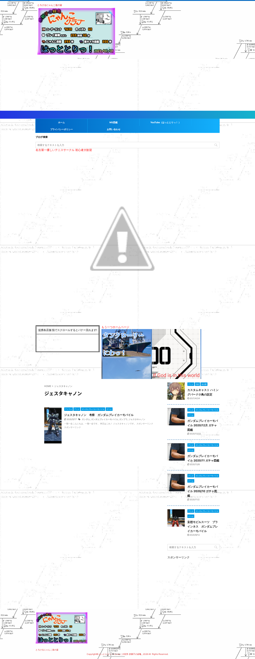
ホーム (61, 122)
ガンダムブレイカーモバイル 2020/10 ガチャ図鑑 (202, 491)
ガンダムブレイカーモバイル (104, 419)
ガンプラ (123, 419)
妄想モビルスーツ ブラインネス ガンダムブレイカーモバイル (202, 526)
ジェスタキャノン (137, 419)
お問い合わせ (113, 129)
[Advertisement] (127, 84)
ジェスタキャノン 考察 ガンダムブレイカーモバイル (99, 415)
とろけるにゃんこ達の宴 (47, 649)
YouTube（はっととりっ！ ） (165, 122)
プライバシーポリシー (61, 129)
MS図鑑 (113, 122)
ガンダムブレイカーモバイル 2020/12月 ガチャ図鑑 (202, 425)
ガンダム (86, 419)
